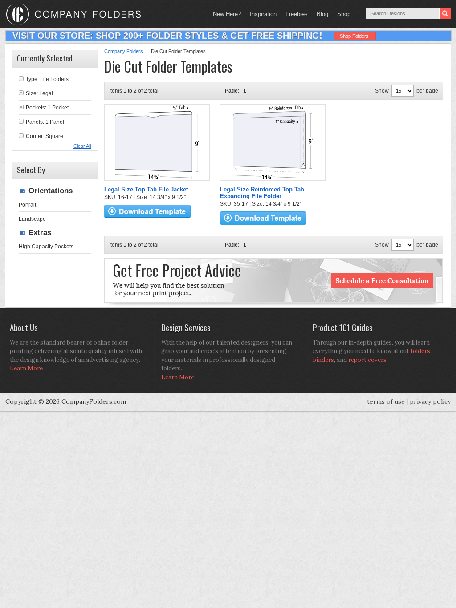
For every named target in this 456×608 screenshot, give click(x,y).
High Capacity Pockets (46, 246)
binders (323, 360)
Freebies (294, 14)
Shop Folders (354, 36)
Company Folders (123, 51)
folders (420, 351)
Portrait (27, 205)
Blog (322, 14)
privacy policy (430, 401)
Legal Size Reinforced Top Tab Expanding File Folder (262, 192)
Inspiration (263, 14)
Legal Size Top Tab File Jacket (146, 189)
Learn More (26, 368)
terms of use (386, 401)
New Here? (227, 14)
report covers (367, 360)
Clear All (82, 146)
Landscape (32, 219)
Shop (341, 14)
